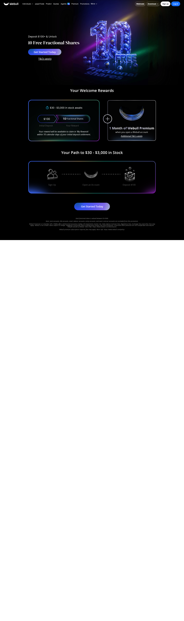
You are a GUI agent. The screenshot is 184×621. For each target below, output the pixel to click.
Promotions (84, 4)
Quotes (56, 4)
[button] (32, 4)
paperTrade (39, 4)
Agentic (64, 4)
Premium (74, 4)
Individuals (26, 4)
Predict (49, 4)
